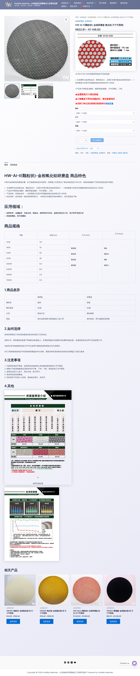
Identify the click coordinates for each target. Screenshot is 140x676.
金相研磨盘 (92, 17)
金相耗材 (83, 17)
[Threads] (72, 662)
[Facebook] (65, 662)
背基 (76, 126)
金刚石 (120, 153)
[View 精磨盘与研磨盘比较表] (28, 90)
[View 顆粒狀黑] (12, 90)
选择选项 (13, 621)
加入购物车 (97, 140)
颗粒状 (125, 153)
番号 (76, 108)
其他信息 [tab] (13, 165)
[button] (69, 3)
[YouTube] (75, 662)
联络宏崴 (109, 103)
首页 (77, 17)
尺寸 (76, 117)
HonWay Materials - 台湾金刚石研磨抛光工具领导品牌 (35, 3)
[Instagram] (68, 662)
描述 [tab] (6, 165)
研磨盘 (114, 153)
